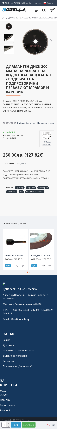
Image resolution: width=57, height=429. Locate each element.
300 (21, 191)
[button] (18, 41)
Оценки (21, 163)
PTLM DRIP (11, 191)
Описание (8, 163)
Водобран (43, 187)
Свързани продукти (14, 223)
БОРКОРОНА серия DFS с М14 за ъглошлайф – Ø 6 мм (16, 255)
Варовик (31, 187)
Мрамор (19, 187)
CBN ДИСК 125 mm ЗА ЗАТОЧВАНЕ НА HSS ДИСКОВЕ (42, 255)
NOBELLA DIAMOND (34, 191)
